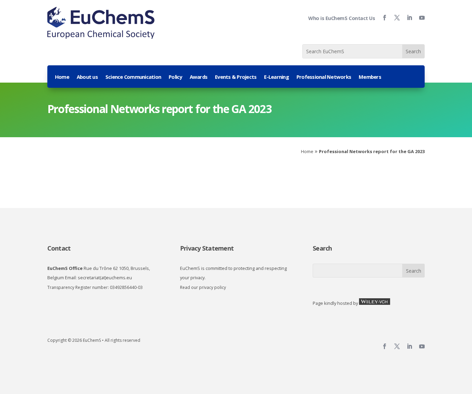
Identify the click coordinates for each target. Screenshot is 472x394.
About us (87, 77)
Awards (199, 77)
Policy (175, 77)
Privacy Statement (207, 248)
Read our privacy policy (203, 287)
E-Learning (276, 77)
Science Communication (133, 77)
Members (370, 77)
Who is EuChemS (327, 18)
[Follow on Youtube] (419, 17)
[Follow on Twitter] (394, 17)
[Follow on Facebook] (381, 17)
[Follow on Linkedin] (406, 17)
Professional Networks (323, 77)
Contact (59, 248)
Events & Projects (235, 77)
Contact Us (362, 18)
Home (62, 77)
